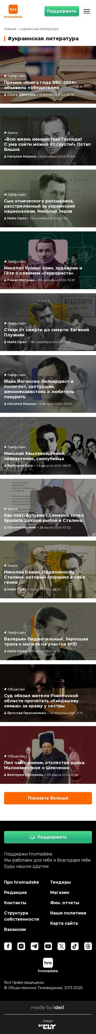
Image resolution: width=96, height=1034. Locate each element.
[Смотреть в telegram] (34, 946)
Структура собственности (21, 916)
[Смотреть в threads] (88, 946)
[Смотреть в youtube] (48, 946)
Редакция (15, 892)
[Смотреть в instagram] (21, 946)
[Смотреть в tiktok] (75, 946)
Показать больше (48, 798)
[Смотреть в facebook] (8, 946)
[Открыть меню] (87, 11)
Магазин (59, 892)
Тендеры (60, 882)
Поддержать (62, 11)
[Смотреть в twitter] (61, 946)
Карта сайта (64, 923)
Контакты (15, 902)
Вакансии (15, 929)
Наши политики (68, 913)
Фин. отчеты (64, 902)
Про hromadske (21, 882)
